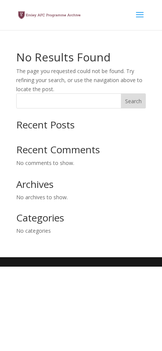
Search (133, 101)
